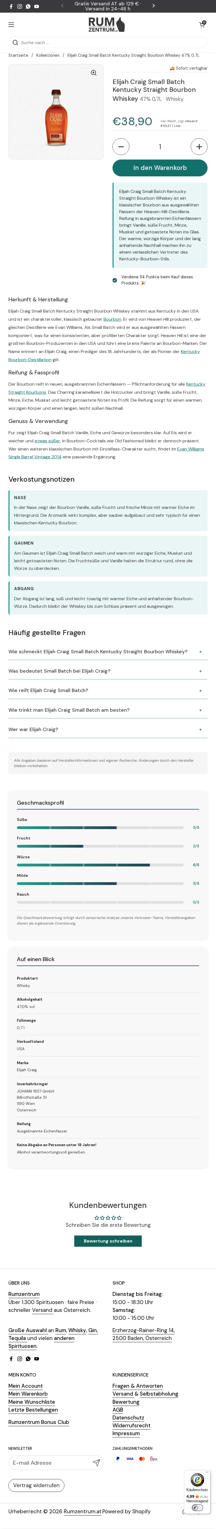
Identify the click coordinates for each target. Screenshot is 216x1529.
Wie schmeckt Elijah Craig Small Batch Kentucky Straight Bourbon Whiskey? (98, 652)
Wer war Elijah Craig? (33, 729)
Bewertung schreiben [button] (108, 1241)
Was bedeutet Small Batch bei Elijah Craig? (59, 671)
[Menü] (207, 1473)
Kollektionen (48, 55)
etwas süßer (47, 441)
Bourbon (112, 319)
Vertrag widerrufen (36, 1485)
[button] (202, 24)
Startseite (18, 55)
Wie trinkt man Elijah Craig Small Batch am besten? (69, 710)
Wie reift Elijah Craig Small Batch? (48, 690)
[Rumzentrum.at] (107, 24)
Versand (191, 121)
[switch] (197, 1507)
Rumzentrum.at (83, 1511)
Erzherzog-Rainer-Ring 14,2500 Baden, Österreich (143, 1334)
